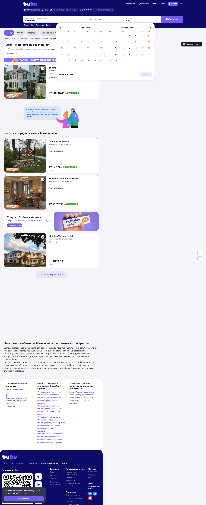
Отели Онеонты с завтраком (49, 398)
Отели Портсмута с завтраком (50, 439)
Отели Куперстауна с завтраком (51, 423)
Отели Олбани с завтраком (48, 395)
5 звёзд (9, 392)
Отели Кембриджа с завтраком (50, 420)
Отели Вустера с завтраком (49, 409)
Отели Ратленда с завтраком (49, 442)
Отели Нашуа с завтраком (48, 437)
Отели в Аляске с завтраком (81, 398)
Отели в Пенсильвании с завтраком (79, 401)
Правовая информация (55, 483)
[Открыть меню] (181, 3)
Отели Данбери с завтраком (49, 417)
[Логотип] (30, 4)
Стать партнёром (73, 495)
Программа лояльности (70, 479)
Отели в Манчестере (14, 389)
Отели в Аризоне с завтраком (81, 392)
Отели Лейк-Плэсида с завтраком (47, 429)
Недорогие (10, 406)
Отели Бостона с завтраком (49, 392)
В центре (10, 403)
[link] (14, 225)
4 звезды (9, 395)
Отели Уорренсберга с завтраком (47, 401)
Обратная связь (92, 476)
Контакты (53, 479)
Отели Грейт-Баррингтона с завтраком (49, 412)
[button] (38, 476)
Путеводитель (144, 4)
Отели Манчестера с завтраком (50, 434)
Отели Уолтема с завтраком (49, 406)
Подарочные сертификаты (71, 473)
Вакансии (54, 475)
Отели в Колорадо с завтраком (82, 395)
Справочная (130, 4)
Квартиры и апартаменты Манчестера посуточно (16, 399)
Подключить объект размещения (74, 499)
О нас (52, 472)
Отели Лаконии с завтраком (49, 425)
